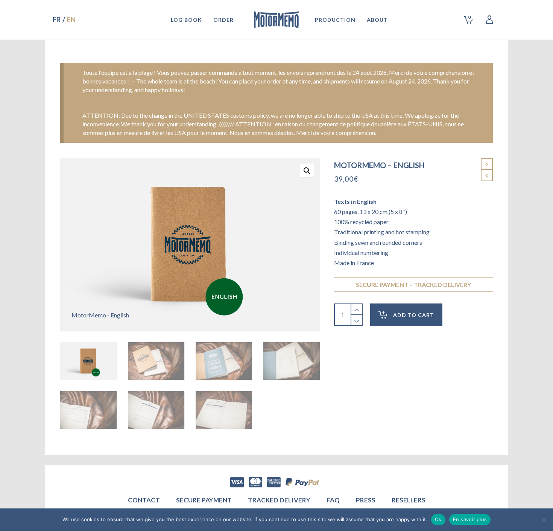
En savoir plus (470, 519)
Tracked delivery (279, 500)
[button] (307, 171)
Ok (438, 519)
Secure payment (204, 500)
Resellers (408, 500)
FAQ (333, 500)
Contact (144, 500)
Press (365, 500)
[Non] (543, 519)
